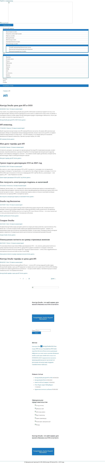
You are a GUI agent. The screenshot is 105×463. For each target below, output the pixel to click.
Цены (4, 80)
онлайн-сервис (39, 355)
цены (46, 364)
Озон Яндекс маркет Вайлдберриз (44, 385)
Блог (4, 53)
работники (40, 360)
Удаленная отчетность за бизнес (43, 389)
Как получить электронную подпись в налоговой (24, 182)
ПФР (37, 348)
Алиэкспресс (35, 346)
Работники (9, 63)
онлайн (34, 355)
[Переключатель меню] (46, 30)
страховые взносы (36, 364)
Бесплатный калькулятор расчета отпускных (21, 49)
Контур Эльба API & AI (40, 380)
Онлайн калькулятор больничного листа (20, 47)
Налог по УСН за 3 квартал (42, 382)
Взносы (8, 65)
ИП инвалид (6, 124)
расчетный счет (51, 360)
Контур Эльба (47, 346)
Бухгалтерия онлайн (11, 31)
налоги (45, 353)
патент (40, 358)
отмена (51, 355)
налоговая (49, 353)
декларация (54, 351)
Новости (8, 77)
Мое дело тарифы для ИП (12, 143)
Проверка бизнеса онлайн (13, 41)
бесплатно (40, 351)
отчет (54, 355)
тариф (42, 364)
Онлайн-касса (9, 59)
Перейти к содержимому (6, 1)
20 (29, 278)
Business (8, 57)
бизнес (45, 351)
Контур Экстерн (10, 37)
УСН (7, 71)
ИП (41, 346)
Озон (55, 346)
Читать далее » (13, 120)
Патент (8, 61)
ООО (52, 346)
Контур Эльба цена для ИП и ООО (16, 105)
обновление (56, 353)
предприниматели (46, 358)
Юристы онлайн (10, 35)
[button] (44, 85)
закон (36, 353)
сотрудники (50, 362)
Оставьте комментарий (16, 109)
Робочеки (40, 348)
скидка (45, 362)
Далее (53, 278)
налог (42, 353)
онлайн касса (46, 355)
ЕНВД (7, 69)
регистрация (35, 362)
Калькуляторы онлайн (12, 43)
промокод (34, 360)
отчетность (35, 358)
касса (39, 353)
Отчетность (9, 73)
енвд (33, 353)
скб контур (41, 362)
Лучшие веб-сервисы (8, 28)
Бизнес (8, 75)
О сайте (5, 82)
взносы (49, 351)
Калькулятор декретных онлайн (17, 51)
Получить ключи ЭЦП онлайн (14, 33)
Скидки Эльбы (7, 220)
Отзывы (5, 79)
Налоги (8, 67)
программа (53, 358)
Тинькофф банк (47, 348)
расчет (44, 360)
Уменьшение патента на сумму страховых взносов (25, 239)
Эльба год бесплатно (10, 201)
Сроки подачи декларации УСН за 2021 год (21, 163)
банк (36, 351)
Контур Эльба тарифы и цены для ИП (18, 258)
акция (33, 351)
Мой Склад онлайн (11, 39)
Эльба (55, 348)
